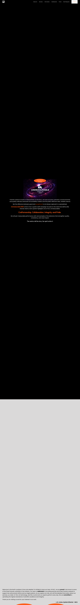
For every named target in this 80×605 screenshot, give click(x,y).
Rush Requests (66, 1)
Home (74, 1)
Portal (60, 1)
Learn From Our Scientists (40, 180)
